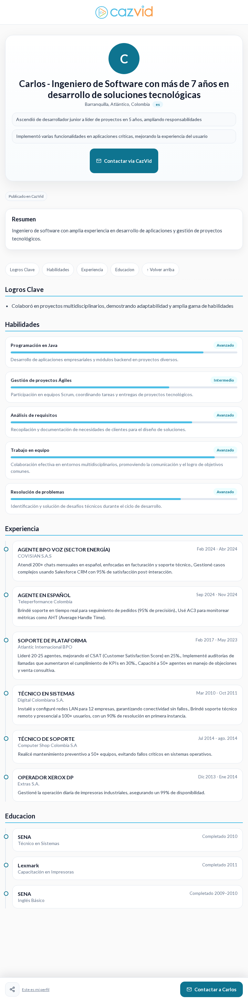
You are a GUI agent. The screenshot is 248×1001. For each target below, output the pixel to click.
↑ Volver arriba (160, 269)
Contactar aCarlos (215, 989)
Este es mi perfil (35, 989)
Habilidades (58, 269)
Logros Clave (22, 269)
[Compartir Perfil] (12, 989)
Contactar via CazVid (128, 161)
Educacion (124, 269)
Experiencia (92, 269)
